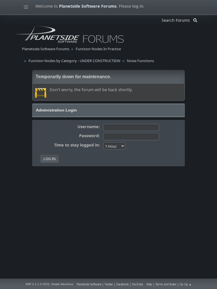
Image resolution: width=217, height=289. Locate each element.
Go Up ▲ (186, 284)
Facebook (122, 284)
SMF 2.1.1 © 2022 (37, 284)
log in (137, 6)
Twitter (109, 284)
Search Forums (177, 19)
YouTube (137, 284)
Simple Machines (62, 284)
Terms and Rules (165, 284)
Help (149, 284)
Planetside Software (89, 284)
